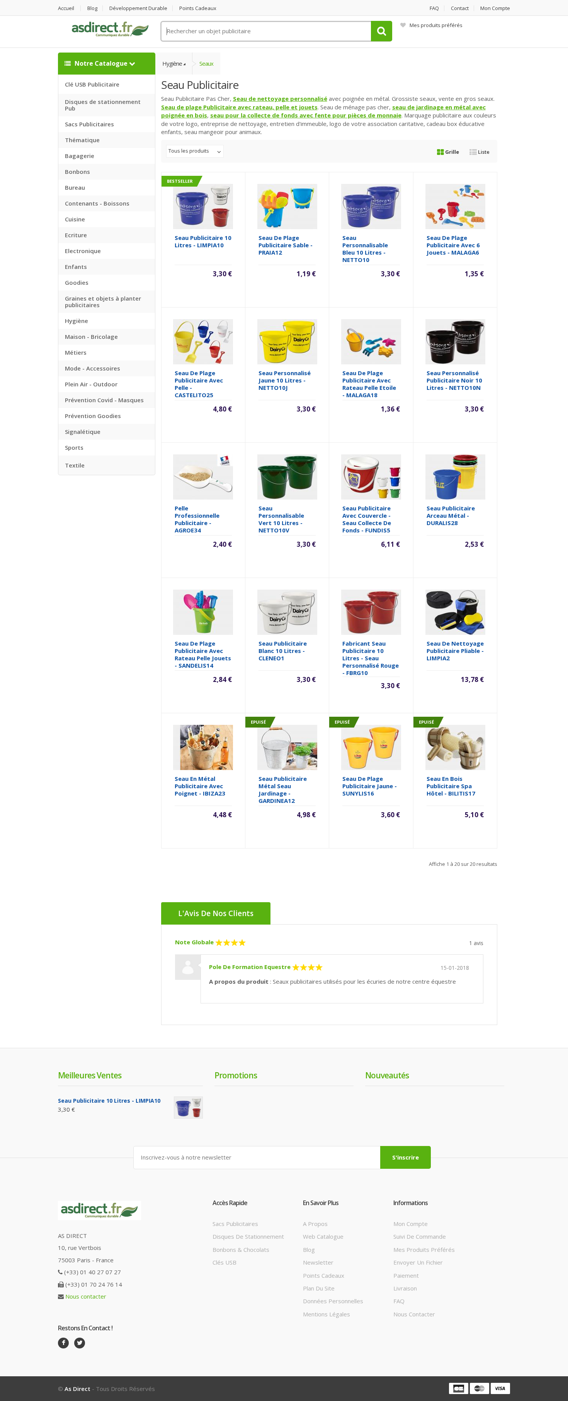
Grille (451, 151)
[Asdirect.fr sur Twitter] (79, 1343)
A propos (315, 1224)
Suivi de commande (419, 1236)
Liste (483, 151)
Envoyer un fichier (418, 1262)
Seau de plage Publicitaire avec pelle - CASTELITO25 (199, 384)
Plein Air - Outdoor (91, 384)
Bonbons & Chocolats (241, 1249)
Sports (74, 447)
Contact (460, 8)
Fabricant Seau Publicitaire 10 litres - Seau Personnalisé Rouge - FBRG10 (370, 658)
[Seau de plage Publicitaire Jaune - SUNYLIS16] (371, 746)
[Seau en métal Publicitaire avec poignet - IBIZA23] (203, 746)
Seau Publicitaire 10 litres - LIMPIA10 (203, 241)
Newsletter (318, 1262)
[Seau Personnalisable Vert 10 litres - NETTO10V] (287, 476)
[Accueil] (110, 29)
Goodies (76, 282)
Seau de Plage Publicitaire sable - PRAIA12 (285, 245)
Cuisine (75, 219)
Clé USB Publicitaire (92, 84)
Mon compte (495, 8)
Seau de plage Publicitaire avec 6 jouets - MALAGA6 (453, 245)
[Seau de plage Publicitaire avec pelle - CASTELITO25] (203, 341)
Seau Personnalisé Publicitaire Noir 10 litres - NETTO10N (454, 380)
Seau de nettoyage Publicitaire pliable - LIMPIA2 (455, 650)
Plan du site (319, 1288)
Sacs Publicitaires (89, 124)
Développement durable (138, 8)
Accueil (66, 8)
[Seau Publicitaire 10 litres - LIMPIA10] (203, 205)
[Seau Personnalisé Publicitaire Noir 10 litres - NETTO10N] (455, 341)
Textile (75, 465)
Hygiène (76, 321)
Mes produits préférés (436, 25)
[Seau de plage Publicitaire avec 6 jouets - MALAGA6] (455, 205)
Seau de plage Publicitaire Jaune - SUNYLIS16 (369, 786)
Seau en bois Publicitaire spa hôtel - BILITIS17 (451, 786)
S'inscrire (405, 1157)
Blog (92, 8)
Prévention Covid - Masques (104, 400)
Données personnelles (333, 1301)
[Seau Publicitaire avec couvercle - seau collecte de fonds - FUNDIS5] (371, 476)
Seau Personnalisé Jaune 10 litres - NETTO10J (284, 380)
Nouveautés (387, 1075)
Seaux (206, 63)
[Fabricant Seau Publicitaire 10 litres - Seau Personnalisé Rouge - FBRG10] (371, 611)
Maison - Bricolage (91, 336)
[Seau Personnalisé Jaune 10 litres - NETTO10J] (287, 341)
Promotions (235, 1075)
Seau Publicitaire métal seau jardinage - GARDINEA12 (282, 789)
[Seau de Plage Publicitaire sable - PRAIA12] (287, 205)
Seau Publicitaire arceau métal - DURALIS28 (451, 515)
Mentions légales (326, 1314)
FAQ (434, 8)
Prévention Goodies (93, 416)
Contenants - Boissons (97, 203)
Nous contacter (85, 1296)
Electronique (83, 251)
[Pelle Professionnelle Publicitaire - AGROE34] (203, 476)
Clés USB (224, 1262)
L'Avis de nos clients (215, 913)
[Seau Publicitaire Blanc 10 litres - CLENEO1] (287, 611)
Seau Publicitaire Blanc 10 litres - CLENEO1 (282, 650)
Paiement (406, 1275)
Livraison (405, 1288)
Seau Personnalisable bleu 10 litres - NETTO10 (365, 249)
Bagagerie (79, 156)
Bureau (75, 187)
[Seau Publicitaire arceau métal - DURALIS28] (455, 476)
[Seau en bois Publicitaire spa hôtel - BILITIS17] (455, 746)
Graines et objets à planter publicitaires (103, 301)
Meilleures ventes (89, 1075)
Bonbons (77, 171)
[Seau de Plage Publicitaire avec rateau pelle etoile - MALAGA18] (371, 341)
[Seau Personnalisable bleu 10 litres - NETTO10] (371, 205)
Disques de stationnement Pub (103, 105)
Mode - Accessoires (92, 368)
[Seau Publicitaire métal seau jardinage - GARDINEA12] (287, 746)
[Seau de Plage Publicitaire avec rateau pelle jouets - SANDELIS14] (203, 611)
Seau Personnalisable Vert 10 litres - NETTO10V (281, 519)
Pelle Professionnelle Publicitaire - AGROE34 (197, 519)
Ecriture (76, 235)
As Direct (77, 1388)
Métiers (76, 352)
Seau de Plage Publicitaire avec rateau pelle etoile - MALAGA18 (369, 384)
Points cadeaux (197, 8)
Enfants (76, 266)
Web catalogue (323, 1236)
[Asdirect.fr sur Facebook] (63, 1343)
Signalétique (82, 431)
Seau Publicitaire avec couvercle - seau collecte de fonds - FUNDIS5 (366, 519)
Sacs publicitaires (235, 1224)
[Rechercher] (381, 31)
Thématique (82, 140)
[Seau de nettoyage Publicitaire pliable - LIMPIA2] (455, 611)
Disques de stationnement (248, 1236)
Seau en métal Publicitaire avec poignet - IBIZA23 (200, 786)
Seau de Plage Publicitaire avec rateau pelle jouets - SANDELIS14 (203, 654)
